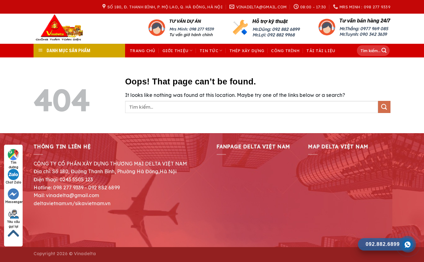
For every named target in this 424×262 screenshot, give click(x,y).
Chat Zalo (13, 182)
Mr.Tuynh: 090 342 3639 (363, 34)
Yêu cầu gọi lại (13, 222)
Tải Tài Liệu (320, 50)
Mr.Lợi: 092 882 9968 (273, 35)
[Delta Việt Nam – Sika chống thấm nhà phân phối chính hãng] (68, 29)
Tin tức (209, 50)
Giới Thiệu (175, 50)
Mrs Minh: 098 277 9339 (191, 28)
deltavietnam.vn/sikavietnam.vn (72, 203)
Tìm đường (13, 162)
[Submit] (384, 50)
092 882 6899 (286, 29)
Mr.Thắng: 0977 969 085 (363, 28)
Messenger (13, 202)
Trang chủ (142, 50)
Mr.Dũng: (262, 29)
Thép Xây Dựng (246, 50)
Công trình (285, 50)
